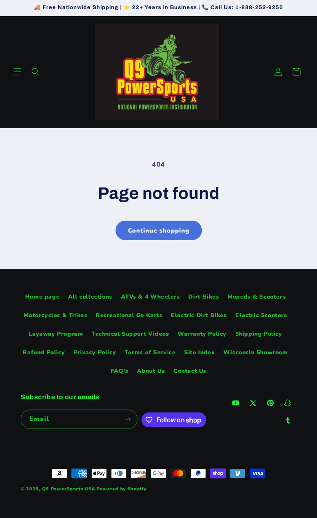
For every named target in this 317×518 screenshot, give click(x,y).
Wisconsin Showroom (255, 352)
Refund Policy (44, 352)
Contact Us (189, 371)
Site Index (199, 352)
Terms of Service (150, 352)
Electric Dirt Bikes (199, 315)
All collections (90, 297)
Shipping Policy (258, 334)
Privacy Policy (94, 352)
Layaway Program (55, 334)
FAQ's (119, 371)
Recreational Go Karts (129, 315)
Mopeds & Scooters (256, 297)
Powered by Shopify (122, 489)
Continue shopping (158, 230)
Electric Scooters (261, 315)
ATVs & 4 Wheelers (150, 297)
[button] (17, 72)
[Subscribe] (128, 419)
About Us (151, 371)
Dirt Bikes (203, 297)
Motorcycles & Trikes (55, 315)
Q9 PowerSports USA (68, 489)
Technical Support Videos (130, 334)
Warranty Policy (202, 334)
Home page (42, 297)
